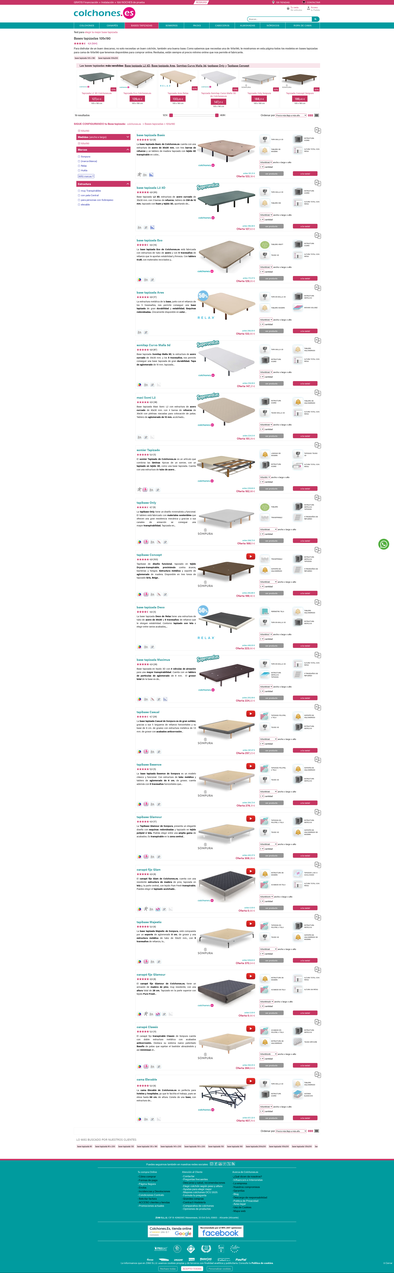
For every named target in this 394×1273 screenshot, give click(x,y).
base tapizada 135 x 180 (147, 1146)
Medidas (92, 137)
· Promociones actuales (151, 1205)
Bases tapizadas (154, 124)
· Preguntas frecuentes (195, 1179)
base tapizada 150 (216, 1146)
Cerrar (388, 1263)
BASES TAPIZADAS (141, 25)
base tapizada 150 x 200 (195, 1146)
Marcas (82, 149)
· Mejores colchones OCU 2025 (199, 1192)
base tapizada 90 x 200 (105, 1146)
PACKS (197, 25)
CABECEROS (222, 25)
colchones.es (134, 124)
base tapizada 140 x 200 (171, 1146)
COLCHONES (87, 25)
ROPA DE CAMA (303, 25)
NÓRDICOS (273, 25)
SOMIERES (172, 25)
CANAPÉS (112, 25)
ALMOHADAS (247, 25)
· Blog (235, 1193)
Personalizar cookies (220, 1268)
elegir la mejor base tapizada (101, 32)
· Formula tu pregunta (194, 1195)
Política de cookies (262, 1263)
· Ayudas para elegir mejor (197, 1189)
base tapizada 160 (235, 1146)
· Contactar (188, 1176)
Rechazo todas (168, 1268)
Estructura (84, 184)
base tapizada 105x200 (108, 57)
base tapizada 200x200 (256, 1146)
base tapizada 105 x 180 (85, 57)
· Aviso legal (239, 1203)
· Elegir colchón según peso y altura (202, 1185)
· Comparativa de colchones (198, 1205)
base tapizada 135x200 (302, 1146)
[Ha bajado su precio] (151, 174)
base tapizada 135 (126, 1146)
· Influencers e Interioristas (247, 1179)
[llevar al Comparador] (316, 130)
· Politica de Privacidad (245, 1200)
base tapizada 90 (84, 1146)
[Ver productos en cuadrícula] (310, 115)
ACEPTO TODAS (192, 1268)
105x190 (85, 130)
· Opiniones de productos (196, 1208)
